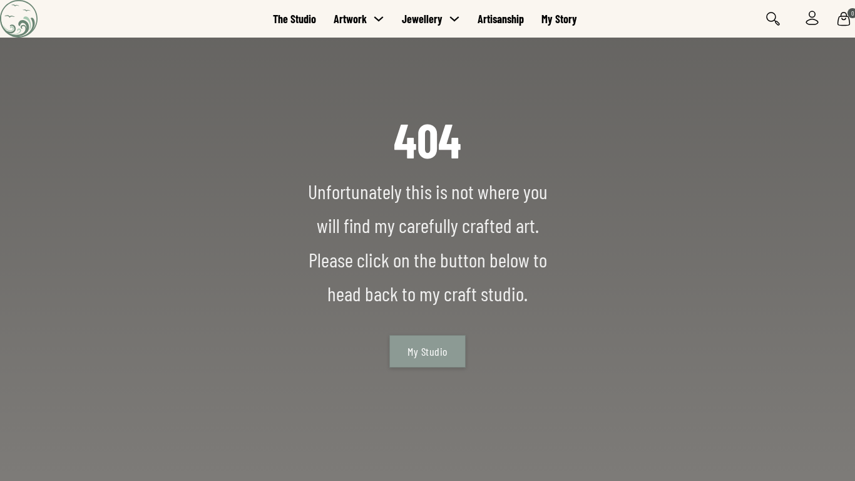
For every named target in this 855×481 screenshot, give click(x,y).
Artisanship (501, 19)
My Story (559, 19)
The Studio (294, 19)
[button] (843, 19)
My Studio (427, 351)
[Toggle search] (773, 19)
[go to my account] (812, 18)
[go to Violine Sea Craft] (56, 19)
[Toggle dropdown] (378, 18)
